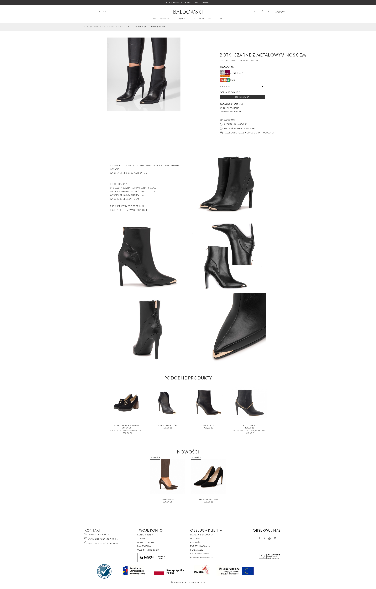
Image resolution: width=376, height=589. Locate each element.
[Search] (269, 11)
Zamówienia (144, 546)
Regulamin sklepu (200, 553)
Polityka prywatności (202, 557)
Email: (91, 539)
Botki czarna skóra (167, 425)
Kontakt (92, 530)
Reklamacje (196, 550)
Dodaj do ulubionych (232, 104)
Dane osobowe (145, 542)
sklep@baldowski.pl (105, 539)
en (104, 11)
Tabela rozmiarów (230, 92)
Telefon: (92, 535)
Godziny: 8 (93, 543)
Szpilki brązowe (168, 499)
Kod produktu (229, 61)
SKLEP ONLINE (159, 19)
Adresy (141, 538)
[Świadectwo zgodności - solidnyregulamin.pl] (104, 571)
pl (100, 11)
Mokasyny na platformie (126, 425)
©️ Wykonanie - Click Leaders (186, 582)
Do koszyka (242, 97)
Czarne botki (208, 425)
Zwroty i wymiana (200, 546)
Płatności (195, 542)
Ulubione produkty (148, 550)
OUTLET (224, 19)
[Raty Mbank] (228, 80)
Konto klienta (145, 535)
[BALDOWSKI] (188, 11)
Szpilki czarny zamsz (208, 499)
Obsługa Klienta (206, 530)
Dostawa (195, 538)
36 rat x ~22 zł (237, 73)
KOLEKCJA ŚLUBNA (203, 19)
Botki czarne (249, 425)
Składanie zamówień (201, 535)
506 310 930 (103, 534)
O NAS (180, 19)
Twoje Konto (150, 530)
